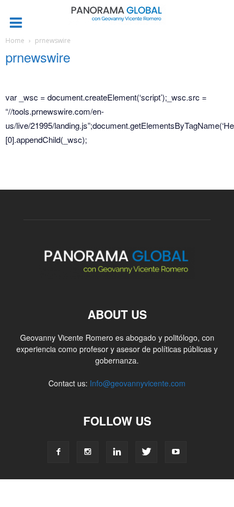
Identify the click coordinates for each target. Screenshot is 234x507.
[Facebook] (58, 452)
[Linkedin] (117, 452)
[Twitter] (146, 452)
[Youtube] (176, 452)
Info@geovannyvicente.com (138, 383)
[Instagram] (87, 452)
